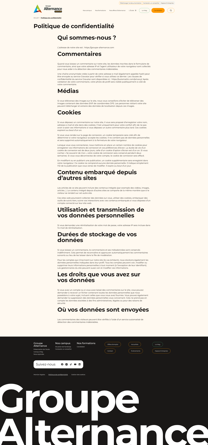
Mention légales (39, 374)
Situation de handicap (63, 346)
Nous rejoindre (39, 354)
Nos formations (86, 343)
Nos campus (62, 343)
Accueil (36, 18)
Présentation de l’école (42, 349)
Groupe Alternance (40, 344)
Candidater (81, 346)
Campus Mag (38, 351)
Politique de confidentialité (58, 374)
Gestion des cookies (78, 374)
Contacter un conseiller (63, 349)
